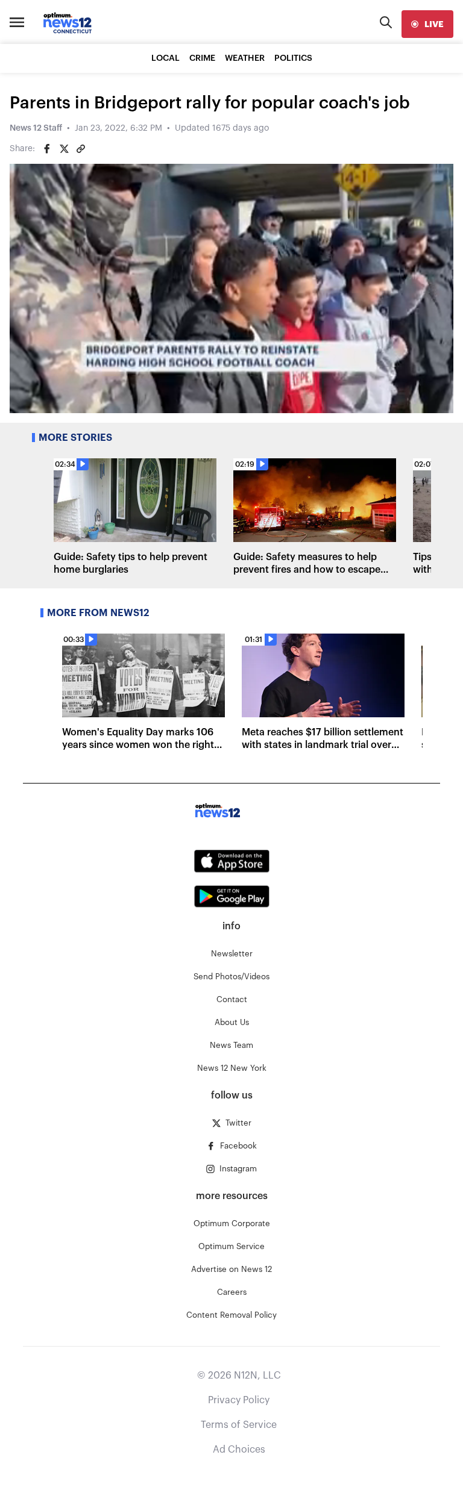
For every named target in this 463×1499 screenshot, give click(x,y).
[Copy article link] (81, 149)
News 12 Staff (36, 128)
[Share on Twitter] (64, 149)
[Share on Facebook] (47, 149)
